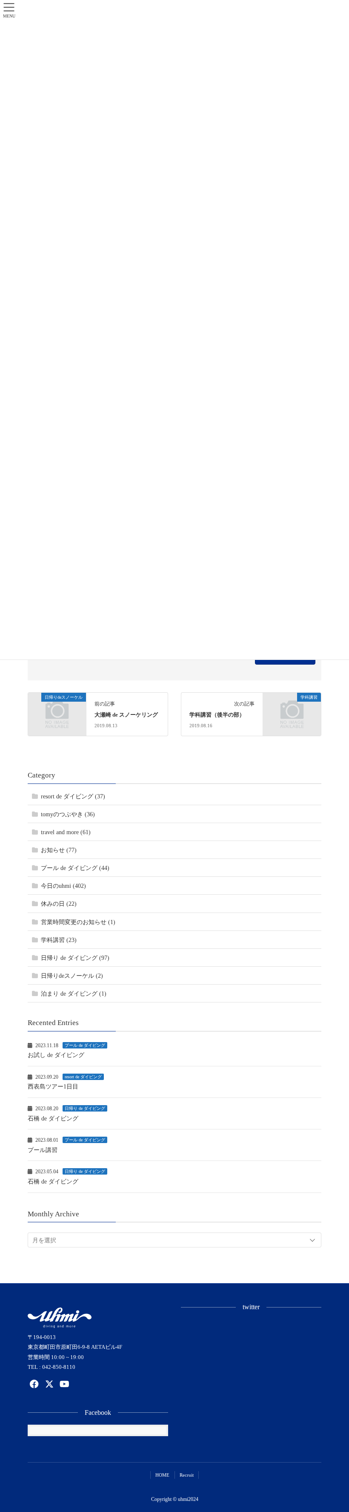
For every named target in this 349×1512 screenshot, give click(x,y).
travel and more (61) (66, 832)
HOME (162, 1474)
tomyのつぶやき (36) (68, 814)
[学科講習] (292, 710)
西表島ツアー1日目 (53, 1086)
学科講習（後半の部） (217, 715)
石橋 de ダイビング (53, 1118)
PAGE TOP (332, 1459)
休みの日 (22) (59, 904)
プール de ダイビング (85, 1045)
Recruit (187, 1474)
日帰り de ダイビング (85, 1108)
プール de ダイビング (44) (75, 868)
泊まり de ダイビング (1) (73, 994)
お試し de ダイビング (56, 1055)
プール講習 (42, 1150)
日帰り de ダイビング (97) (75, 958)
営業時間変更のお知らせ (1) (78, 922)
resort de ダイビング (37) (73, 796)
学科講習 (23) (59, 940)
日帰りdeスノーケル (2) (72, 976)
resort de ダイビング (83, 1076)
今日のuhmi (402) (63, 886)
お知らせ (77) (59, 850)
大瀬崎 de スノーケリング (126, 715)
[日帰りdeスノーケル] (57, 710)
